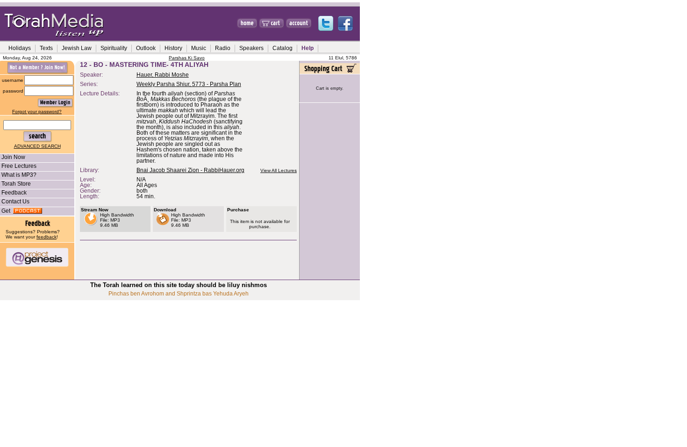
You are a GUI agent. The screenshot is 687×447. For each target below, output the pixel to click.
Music (198, 48)
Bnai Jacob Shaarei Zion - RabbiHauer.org (190, 170)
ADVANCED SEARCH (37, 146)
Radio (222, 48)
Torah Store (16, 183)
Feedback (14, 192)
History (173, 48)
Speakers (251, 48)
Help (307, 48)
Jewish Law (77, 48)
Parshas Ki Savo (187, 57)
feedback (46, 236)
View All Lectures (278, 170)
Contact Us (15, 201)
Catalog (282, 48)
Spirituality (113, 48)
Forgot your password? (37, 111)
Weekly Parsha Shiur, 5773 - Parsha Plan (188, 84)
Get (7, 211)
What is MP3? (18, 175)
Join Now (13, 157)
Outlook (146, 48)
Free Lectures (18, 166)
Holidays (19, 48)
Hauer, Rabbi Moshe (162, 75)
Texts (46, 48)
